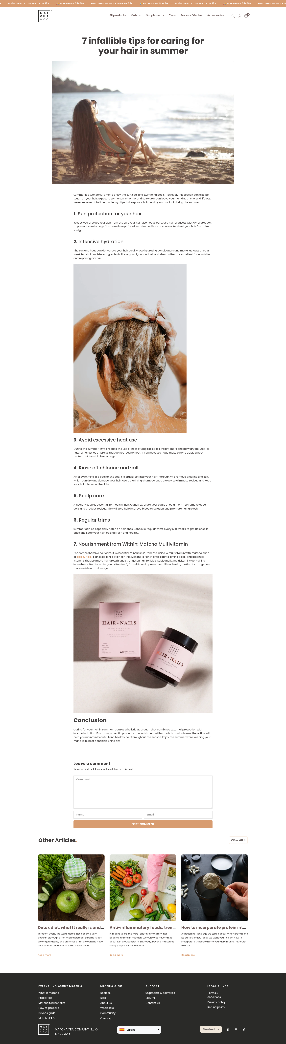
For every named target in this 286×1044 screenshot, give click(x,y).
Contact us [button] (211, 1029)
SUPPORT (152, 986)
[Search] (233, 16)
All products (117, 15)
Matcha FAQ (46, 1018)
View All (237, 840)
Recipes (105, 993)
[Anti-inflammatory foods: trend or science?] (143, 887)
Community (108, 1013)
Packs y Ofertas (191, 15)
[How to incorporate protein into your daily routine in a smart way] (214, 887)
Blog (103, 998)
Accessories (215, 15)
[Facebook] (228, 1029)
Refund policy (216, 1007)
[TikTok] (244, 1029)
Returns (150, 998)
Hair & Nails (84, 557)
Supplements (155, 15)
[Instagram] (236, 1029)
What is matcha (48, 993)
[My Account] (239, 16)
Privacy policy (216, 1002)
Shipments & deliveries (160, 993)
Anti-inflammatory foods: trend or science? (154, 927)
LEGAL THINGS (218, 986)
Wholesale (107, 1008)
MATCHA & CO (111, 986)
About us (106, 1003)
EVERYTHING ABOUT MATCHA (60, 986)
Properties (45, 998)
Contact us (152, 1003)
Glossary (106, 1018)
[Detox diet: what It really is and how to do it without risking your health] (71, 887)
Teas (172, 15)
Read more (44, 954)
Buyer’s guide (46, 1013)
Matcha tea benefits (51, 1003)
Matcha (136, 15)
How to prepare (48, 1008)
